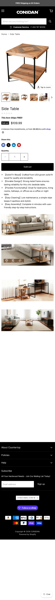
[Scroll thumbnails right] (51, 97)
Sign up (41, 484)
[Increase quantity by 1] (24, 157)
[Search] (50, 21)
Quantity (5, 151)
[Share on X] (9, 145)
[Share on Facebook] (3, 145)
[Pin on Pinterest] (19, 145)
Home (4, 34)
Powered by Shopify (27, 534)
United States (26, 498)
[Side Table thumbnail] (5, 97)
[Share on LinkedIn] (14, 145)
